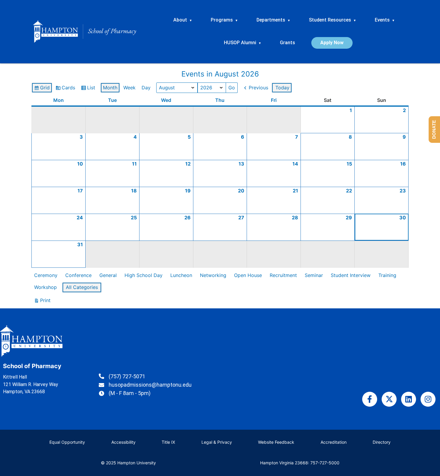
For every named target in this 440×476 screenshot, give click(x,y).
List (88, 89)
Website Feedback (276, 442)
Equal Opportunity (67, 442)
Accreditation (334, 442)
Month (110, 88)
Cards (65, 89)
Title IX (168, 442)
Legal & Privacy (216, 442)
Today (282, 88)
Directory (382, 442)
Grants (287, 42)
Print (42, 301)
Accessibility (123, 442)
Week (129, 88)
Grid (42, 89)
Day (146, 88)
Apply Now (332, 42)
